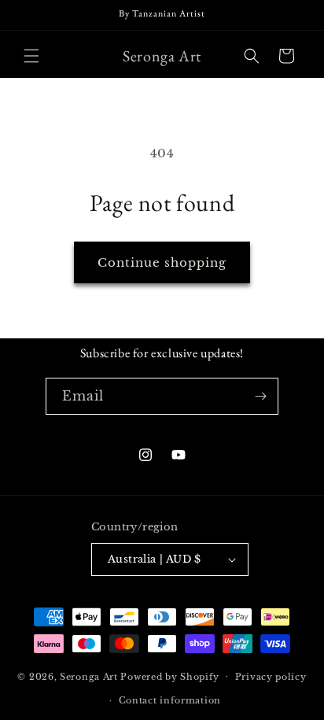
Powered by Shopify (169, 675)
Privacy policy (271, 676)
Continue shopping (162, 262)
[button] (31, 56)
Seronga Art (89, 675)
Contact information (170, 700)
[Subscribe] (260, 396)
